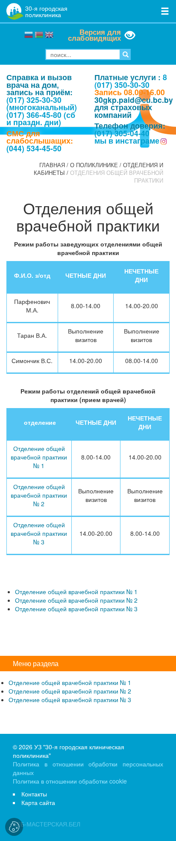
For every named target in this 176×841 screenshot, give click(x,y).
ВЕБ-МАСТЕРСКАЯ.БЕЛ (46, 824)
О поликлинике (94, 165)
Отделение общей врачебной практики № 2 (39, 495)
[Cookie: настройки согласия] (14, 827)
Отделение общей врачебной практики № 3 (39, 533)
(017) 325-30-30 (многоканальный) (41, 103)
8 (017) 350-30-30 (130, 81)
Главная (52, 165)
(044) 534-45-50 (34, 148)
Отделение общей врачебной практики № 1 (39, 457)
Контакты (34, 794)
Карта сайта (38, 802)
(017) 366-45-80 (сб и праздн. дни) (40, 118)
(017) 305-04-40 (122, 133)
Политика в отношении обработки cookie (70, 781)
